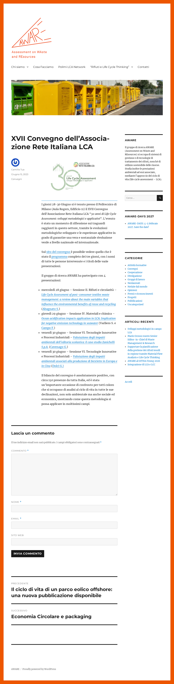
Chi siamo (18, 67)
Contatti (143, 67)
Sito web (17, 535)
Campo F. (47, 328)
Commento (20, 450)
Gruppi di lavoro (136, 279)
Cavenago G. (58, 347)
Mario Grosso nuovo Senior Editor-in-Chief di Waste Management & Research (142, 340)
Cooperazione (135, 272)
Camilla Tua (17, 169)
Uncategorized (135, 304)
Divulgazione (135, 276)
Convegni (16, 179)
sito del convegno (58, 252)
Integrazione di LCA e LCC (141, 364)
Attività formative (137, 265)
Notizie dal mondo (137, 286)
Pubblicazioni (135, 300)
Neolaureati (134, 283)
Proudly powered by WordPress (39, 669)
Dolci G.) (58, 366)
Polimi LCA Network (71, 67)
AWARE (15, 669)
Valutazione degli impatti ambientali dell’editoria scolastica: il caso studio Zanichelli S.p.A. (78, 342)
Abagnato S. (51, 309)
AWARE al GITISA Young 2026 (144, 361)
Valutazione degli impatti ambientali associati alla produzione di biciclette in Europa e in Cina (79, 361)
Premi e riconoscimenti (140, 293)
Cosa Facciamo (43, 67)
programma (59, 256)
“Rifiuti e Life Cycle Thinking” (109, 67)
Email (16, 518)
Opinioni (132, 290)
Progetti (132, 297)
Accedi (128, 381)
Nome (16, 502)
